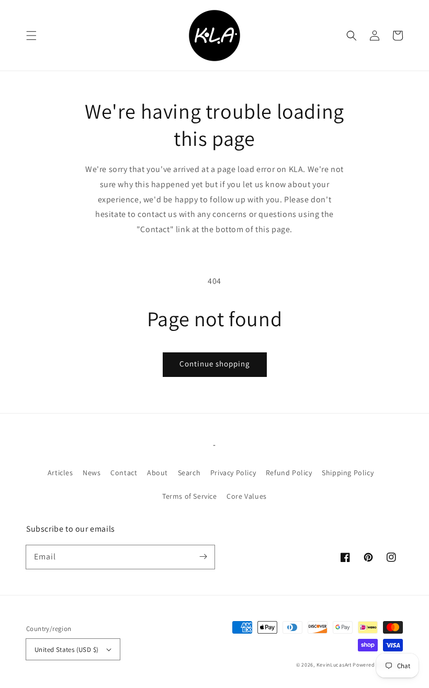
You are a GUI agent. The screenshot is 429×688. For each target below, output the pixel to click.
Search (189, 472)
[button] (31, 35)
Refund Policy (289, 472)
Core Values (247, 496)
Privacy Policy (233, 472)
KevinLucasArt (334, 664)
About (157, 472)
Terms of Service (189, 496)
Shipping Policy (348, 472)
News (91, 472)
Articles (60, 472)
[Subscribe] (202, 556)
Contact (123, 472)
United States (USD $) (66, 649)
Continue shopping (214, 364)
